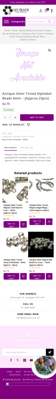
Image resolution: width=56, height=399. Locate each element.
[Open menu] (52, 10)
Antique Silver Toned (23, 136)
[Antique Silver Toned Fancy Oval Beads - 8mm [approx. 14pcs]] (15, 244)
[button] (49, 50)
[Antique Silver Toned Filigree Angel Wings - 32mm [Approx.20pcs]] (41, 190)
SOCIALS (43, 375)
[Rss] (38, 360)
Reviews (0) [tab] (27, 147)
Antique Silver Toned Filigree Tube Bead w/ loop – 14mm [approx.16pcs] (13, 209)
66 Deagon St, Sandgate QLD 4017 (28, 297)
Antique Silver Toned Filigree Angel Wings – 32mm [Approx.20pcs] (39, 208)
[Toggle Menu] (6, 21)
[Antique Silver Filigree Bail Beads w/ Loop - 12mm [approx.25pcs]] (41, 244)
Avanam (49, 379)
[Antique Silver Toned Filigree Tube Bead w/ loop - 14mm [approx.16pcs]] (15, 190)
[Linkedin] (45, 360)
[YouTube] (31, 360)
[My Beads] (15, 10)
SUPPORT (44, 371)
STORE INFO (29, 375)
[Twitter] (18, 360)
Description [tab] (10, 147)
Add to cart (37, 117)
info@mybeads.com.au (28, 317)
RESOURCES (15, 375)
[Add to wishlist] (23, 224)
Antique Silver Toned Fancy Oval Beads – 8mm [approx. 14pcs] (14, 262)
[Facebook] (11, 360)
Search (50, 22)
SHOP (18, 371)
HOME (9, 371)
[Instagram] (25, 360)
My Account (30, 371)
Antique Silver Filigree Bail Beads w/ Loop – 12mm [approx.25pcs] (40, 262)
